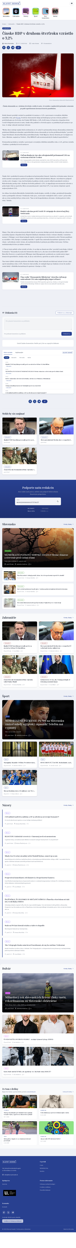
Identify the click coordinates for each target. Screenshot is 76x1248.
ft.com (18, 118)
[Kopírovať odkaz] (18, 47)
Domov (4, 24)
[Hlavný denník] (11, 3)
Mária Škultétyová (21, 843)
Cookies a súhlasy (45, 1187)
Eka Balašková (16, 1042)
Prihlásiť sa (66, 334)
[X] (8, 47)
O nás (41, 1165)
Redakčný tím (44, 1168)
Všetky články (67, 524)
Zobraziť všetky (67, 1092)
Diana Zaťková (15, 794)
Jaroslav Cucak (54, 765)
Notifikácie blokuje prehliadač (13, 1221)
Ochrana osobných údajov (47, 1184)
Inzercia (4, 1184)
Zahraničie (11, 24)
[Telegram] (12, 47)
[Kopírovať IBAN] (57, 501)
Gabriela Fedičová (22, 564)
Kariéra (42, 1171)
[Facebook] (4, 47)
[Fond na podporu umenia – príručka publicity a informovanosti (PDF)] (9, 1192)
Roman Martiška (31, 578)
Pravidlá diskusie (45, 1190)
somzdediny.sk (31, 1092)
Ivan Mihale (17, 651)
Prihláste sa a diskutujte (64, 312)
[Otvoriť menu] (72, 3)
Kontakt (4, 1207)
